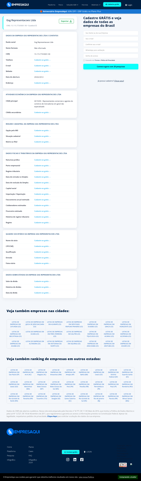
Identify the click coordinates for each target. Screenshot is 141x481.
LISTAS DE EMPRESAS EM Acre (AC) (28, 372)
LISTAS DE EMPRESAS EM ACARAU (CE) (109, 334)
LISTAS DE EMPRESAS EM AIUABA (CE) (15, 343)
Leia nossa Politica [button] (86, 477)
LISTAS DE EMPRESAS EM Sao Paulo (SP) (14, 372)
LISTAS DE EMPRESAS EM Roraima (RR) (28, 396)
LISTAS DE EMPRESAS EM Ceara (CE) (99, 372)
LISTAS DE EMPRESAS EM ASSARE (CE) (125, 343)
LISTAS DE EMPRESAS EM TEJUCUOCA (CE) (93, 334)
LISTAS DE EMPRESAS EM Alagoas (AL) (41, 372)
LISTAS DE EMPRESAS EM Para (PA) (70, 384)
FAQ (30, 455)
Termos (97, 60)
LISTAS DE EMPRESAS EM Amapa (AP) (70, 372)
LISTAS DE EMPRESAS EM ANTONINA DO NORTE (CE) (55, 343)
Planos (60, 5)
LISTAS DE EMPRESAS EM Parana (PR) (113, 396)
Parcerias (85, 5)
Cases (31, 451)
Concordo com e (100, 60)
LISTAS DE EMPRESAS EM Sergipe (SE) (56, 396)
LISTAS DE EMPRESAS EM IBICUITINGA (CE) (15, 334)
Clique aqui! (119, 81)
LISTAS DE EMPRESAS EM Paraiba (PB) (84, 384)
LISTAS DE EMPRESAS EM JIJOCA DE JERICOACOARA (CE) (35, 324)
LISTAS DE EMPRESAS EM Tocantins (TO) (41, 396)
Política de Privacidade (108, 60)
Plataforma (51, 5)
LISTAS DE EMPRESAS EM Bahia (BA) (84, 372)
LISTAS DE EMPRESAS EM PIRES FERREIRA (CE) (55, 334)
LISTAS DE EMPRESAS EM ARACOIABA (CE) (93, 343)
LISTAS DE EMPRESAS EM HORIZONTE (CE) (126, 324)
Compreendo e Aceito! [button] (127, 477)
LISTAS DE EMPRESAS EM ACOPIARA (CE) (125, 334)
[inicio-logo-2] (18, 4)
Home (9, 447)
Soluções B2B (72, 5)
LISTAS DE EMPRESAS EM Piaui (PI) (113, 384)
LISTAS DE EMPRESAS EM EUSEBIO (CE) (92, 324)
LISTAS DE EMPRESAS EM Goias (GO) (14, 384)
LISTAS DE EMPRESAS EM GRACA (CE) (109, 324)
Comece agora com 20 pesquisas (111, 66)
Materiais (95, 5)
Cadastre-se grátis (41, 60)
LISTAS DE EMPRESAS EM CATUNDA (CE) (15, 324)
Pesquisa (10, 455)
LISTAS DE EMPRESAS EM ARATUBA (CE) (109, 343)
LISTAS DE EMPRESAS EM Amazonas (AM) (56, 372)
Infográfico (11, 460)
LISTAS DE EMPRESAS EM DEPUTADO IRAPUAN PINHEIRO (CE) (74, 324)
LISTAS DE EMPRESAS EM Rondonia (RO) (127, 384)
